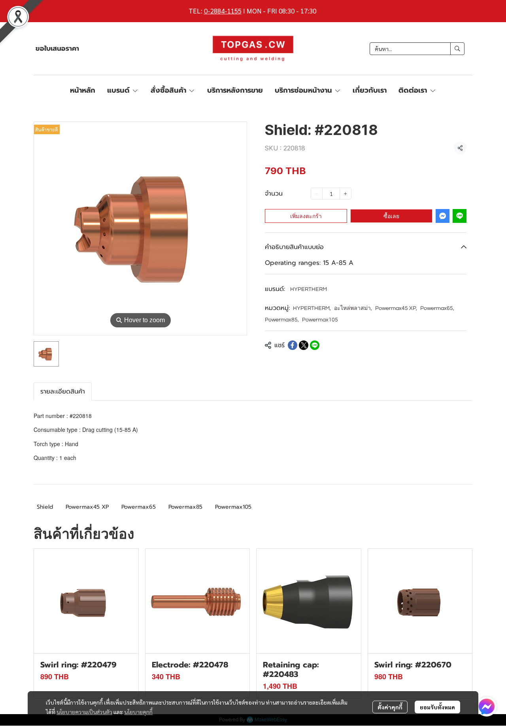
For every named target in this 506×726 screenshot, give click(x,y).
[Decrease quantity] (316, 193)
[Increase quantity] (345, 193)
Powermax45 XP (396, 308)
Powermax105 (320, 320)
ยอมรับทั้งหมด (437, 707)
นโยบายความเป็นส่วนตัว (84, 711)
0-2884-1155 (223, 10)
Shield (45, 507)
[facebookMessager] (487, 707)
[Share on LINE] (314, 345)
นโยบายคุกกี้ (138, 711)
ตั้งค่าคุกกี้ (390, 707)
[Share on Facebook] (292, 345)
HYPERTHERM (308, 289)
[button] (417, 48)
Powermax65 (437, 308)
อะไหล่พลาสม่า (353, 308)
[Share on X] (303, 345)
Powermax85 (282, 320)
